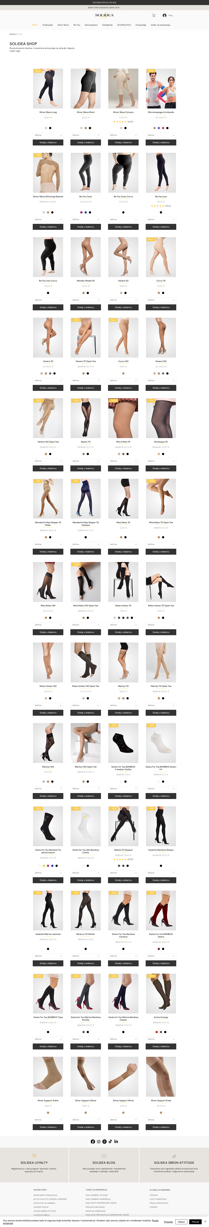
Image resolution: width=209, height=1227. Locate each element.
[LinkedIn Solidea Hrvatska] (116, 1141)
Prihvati (195, 1221)
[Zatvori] (205, 1222)
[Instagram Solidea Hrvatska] (99, 1141)
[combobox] (48, 135)
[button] (104, 2)
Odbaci (181, 1221)
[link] (123, 122)
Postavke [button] (168, 1221)
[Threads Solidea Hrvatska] (104, 1141)
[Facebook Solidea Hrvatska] (93, 1141)
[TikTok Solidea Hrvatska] (110, 1141)
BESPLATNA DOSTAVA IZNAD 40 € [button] (104, 7)
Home (13, 34)
